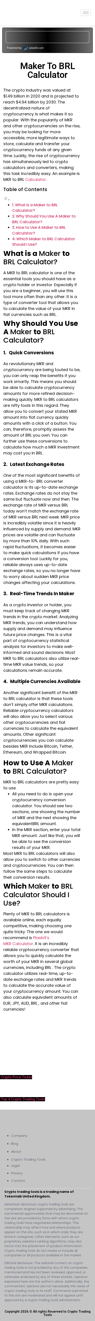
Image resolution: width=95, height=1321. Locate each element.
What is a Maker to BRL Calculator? (35, 207)
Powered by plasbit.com (25, 47)
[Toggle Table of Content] (6, 199)
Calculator (35, 179)
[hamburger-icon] (86, 12)
